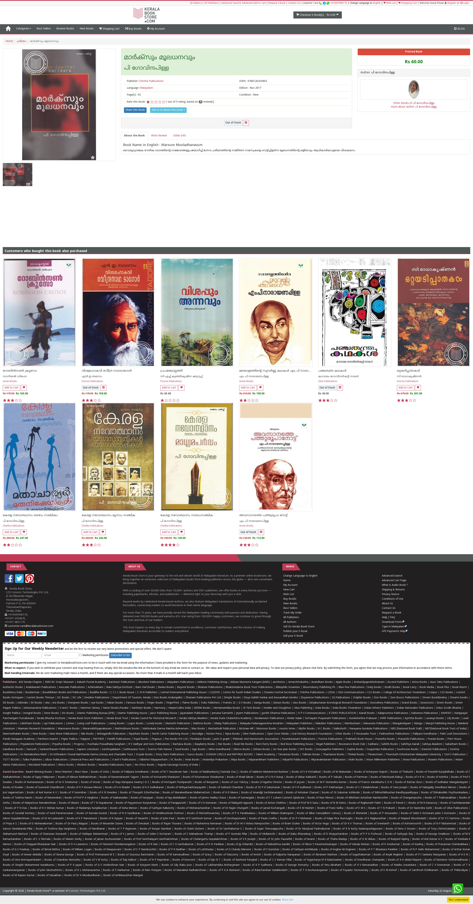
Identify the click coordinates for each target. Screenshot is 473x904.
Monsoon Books (266, 728)
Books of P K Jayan (70, 865)
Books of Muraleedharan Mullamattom (186, 792)
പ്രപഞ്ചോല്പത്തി (171, 371)
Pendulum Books (200, 739)
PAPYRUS (98, 739)
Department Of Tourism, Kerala (131, 697)
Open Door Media (278, 733)
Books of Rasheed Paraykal (240, 859)
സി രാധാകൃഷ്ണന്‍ (409, 376)
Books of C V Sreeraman (435, 865)
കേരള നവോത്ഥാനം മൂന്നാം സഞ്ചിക (108, 515)
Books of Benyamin (207, 782)
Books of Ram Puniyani (147, 870)
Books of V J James (122, 834)
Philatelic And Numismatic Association (256, 739)
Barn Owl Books (145, 687)
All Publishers (211, 3)
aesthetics (279, 682)
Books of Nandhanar (92, 828)
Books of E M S (355, 808)
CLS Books (373, 692)
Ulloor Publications (56, 759)
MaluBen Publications (328, 723)
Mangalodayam (401, 723)
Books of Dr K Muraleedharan (82, 875)
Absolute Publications (151, 682)
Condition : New (248, 94)
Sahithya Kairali (410, 744)
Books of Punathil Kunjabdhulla (435, 772)
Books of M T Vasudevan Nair (170, 772)
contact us (198, 668)
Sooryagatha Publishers (330, 749)
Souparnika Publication (380, 749)
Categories (22, 28)
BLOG (461, 28)
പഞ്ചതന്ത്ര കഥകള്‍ (332, 371)
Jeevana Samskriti (222, 713)
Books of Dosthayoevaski (230, 818)
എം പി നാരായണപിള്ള (254, 376)
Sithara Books (261, 749)
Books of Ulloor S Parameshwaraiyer (315, 844)
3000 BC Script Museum (59, 682)
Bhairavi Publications (210, 687)
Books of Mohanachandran (193, 808)
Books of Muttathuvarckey (203, 813)
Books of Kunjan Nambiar (155, 828)
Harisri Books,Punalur (116, 708)
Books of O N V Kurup (269, 777)
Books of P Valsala (330, 777)
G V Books (245, 702)
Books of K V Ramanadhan (361, 865)
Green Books (10, 381)
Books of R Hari (148, 844)
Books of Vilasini (69, 803)
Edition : (250, 88)
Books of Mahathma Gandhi (273, 844)
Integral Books (32, 713)
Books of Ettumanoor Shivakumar (203, 777)
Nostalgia (197, 733)
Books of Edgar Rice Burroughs (334, 818)
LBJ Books (453, 718)
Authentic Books (13, 687)
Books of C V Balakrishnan (362, 787)
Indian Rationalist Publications (415, 708)
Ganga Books (262, 702)
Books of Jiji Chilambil (240, 844)
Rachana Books (182, 744)
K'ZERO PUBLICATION (342, 713)
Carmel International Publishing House (183, 692)
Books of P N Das (16, 808)
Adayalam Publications (180, 682)
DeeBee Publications (96, 697)
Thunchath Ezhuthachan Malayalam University (413, 754)
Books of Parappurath (172, 803)
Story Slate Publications (170, 754)
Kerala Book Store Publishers (85, 718)
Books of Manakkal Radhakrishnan (185, 870)
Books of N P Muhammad (440, 823)
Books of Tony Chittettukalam (437, 828)
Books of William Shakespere (276, 813)
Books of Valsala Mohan (355, 844)
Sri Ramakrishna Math (33, 754)
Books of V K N (415, 777)
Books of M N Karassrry (422, 803)
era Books (58, 702)
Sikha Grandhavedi (219, 749)
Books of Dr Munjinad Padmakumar (308, 828)
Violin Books (355, 759)
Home (9, 41)
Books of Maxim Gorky (68, 839)
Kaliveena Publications (424, 713)
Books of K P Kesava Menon (84, 787)
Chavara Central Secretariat (280, 692)
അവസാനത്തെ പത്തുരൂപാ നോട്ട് (263, 515)
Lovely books (154, 723)
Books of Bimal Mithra (46, 849)
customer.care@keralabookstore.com (30, 626)
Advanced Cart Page (394, 580)
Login (465, 3)
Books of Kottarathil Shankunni (161, 777)
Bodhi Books (392, 687)
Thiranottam (375, 754)
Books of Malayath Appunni (236, 803)
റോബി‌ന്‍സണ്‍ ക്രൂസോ (20, 371)
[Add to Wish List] (24, 388)
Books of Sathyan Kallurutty (157, 808)
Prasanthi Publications (411, 739)
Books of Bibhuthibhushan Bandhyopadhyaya (390, 792)
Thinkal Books (355, 754)
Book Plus (443, 687)
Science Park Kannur (160, 749)
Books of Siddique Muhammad (89, 834)
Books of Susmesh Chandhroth (45, 787)
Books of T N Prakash (381, 808)
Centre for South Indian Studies (242, 692)
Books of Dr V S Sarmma (444, 818)
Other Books (343, 733)
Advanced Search (230, 3)
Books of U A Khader (117, 787)
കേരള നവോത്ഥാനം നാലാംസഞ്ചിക (186, 515)
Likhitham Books (30, 723)
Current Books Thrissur (40, 697)
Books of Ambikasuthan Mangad (123, 875)
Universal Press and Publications (90, 759)
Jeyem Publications (247, 713)
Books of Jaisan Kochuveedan (103, 839)
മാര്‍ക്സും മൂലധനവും (159, 58)
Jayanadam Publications (194, 713)
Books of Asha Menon (123, 808)
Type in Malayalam (393, 626)
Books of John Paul (162, 818)
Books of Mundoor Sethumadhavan (446, 859)
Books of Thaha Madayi (332, 839)
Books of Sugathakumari (355, 854)
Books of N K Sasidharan (125, 813)
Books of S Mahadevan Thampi (194, 834)
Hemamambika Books (226, 708)
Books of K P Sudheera (257, 865)
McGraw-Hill (246, 728)
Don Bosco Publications (404, 697)
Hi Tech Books (252, 708)
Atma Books (419, 682)
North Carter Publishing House (170, 733)
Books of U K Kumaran (203, 803)
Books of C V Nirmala (37, 839)
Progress (79, 744)
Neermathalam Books (16, 733)
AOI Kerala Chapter (30, 682)
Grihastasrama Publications (40, 708)
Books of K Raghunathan (371, 818)
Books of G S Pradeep (16, 849)
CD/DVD (215, 692)
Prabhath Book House (359, 739)
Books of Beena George (59, 854)
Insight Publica (11, 713)
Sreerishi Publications (434, 749)
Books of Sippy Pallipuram (39, 777)
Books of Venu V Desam (401, 828)
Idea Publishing (303, 708)
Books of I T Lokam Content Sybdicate (281, 797)
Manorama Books (69, 728)
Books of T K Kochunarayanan (309, 870)
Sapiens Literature (88, 749)
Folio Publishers (210, 702)
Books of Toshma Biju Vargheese (56, 828)
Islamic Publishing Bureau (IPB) (96, 713)
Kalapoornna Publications (393, 713)
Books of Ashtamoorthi (407, 823)
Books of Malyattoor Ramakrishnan (34, 803)
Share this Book (135, 110)
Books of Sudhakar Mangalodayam (447, 782)
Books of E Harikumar (116, 870)
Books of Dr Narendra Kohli (415, 808)
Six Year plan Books (285, 749)
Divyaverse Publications (315, 697)
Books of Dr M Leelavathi (48, 818)
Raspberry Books (205, 744)
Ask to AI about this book (167, 110)
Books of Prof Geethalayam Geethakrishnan (151, 839)
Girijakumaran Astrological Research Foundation (338, 702)
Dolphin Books (362, 697)
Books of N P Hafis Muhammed (420, 849)
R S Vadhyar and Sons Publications (149, 744)
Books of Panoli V (394, 803)
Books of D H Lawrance (73, 844)
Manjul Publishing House (440, 723)
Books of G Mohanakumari (36, 823)
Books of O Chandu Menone (234, 849)
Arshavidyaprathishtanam (369, 682)
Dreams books (459, 697)
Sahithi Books (389, 744)
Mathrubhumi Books (127, 728)
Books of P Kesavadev (384, 813)
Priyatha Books (61, 744)
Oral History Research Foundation (312, 733)
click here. (317, 668)
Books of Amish (251, 854)
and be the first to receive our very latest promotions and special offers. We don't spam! (88, 649)
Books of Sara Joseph (394, 787)
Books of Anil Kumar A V (42, 792)
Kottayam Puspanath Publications (325, 718)
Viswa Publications (414, 759)
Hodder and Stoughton (277, 708)
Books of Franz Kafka (330, 808)
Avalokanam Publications (41, 687)
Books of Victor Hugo (316, 823)
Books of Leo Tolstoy (235, 782)
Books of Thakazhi (401, 772)
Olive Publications (327, 381)
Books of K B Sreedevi (103, 792)
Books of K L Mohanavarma (82, 870)
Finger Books (155, 702)
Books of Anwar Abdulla (26, 854)
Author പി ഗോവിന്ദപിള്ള (377, 72)
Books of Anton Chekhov (271, 803)
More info (287, 899)
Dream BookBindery (434, 697)
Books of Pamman (356, 777)
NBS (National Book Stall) (406, 728)
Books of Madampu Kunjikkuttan (87, 808)
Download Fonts (392, 622)
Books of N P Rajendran (154, 859)
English (376, 3)
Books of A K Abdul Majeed (404, 859)
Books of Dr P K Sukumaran (263, 787)
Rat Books (224, 744)
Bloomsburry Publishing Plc (319, 687)
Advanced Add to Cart (254, 3)
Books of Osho (100, 772)
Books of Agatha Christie (266, 782)
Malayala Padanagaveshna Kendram (261, 723)
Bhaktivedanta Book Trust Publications (249, 687)
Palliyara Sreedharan (425, 733)
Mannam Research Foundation (36, 728)
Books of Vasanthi (137, 818)
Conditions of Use (392, 599)
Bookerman (32, 692)
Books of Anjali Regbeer (388, 854)
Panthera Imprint (48, 739)
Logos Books (135, 723)
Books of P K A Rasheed (224, 870)
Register (451, 3)
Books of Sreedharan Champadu (364, 859)
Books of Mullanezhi (262, 834)
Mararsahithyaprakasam (97, 728)
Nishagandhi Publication (111, 733)
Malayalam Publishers (299, 723)
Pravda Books (436, 739)
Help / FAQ (388, 617)
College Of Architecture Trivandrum (404, 692)
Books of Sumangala (241, 797)
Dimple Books (232, 697)
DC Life (76, 697)
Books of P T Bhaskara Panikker (378, 849)
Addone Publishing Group (212, 682)
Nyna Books (232, 733)
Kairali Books (367, 713)
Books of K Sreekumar (386, 844)
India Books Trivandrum (347, 708)
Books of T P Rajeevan (122, 828)
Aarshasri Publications (122, 682)
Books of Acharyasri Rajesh (370, 772)
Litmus (70, 723)
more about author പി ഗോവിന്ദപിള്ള (414, 106)
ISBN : (253, 81)
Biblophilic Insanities (288, 687)
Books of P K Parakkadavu (239, 813)
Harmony (159, 708)
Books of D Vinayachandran (331, 834)
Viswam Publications (440, 759)
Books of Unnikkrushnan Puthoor (164, 813)
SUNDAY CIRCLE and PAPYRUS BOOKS (229, 754)
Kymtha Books (414, 718)
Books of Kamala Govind (91, 813)
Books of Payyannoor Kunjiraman (136, 803)
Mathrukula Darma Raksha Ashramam (165, 728)
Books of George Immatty (292, 865)
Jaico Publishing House (163, 713)
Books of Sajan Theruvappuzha (264, 828)
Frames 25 (229, 702)
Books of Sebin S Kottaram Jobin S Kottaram (428, 813)
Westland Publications (42, 765)
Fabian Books (115, 702)
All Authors (196, 3)
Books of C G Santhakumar (177, 844)
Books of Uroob (90, 782)
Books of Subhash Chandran (226, 787)
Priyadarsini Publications (34, 744)
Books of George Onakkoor (433, 834)
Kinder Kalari (294, 718)
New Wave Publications (64, 733)
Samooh (31, 749)
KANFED (446, 713)
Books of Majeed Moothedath (407, 818)
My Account (157, 28)
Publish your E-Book (295, 631)
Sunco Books (195, 754)
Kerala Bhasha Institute (51, 718)
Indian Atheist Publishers (379, 708)
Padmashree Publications (394, 733)
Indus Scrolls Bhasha (448, 708)
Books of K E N (458, 854)
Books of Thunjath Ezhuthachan (139, 792)
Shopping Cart (409, 3)
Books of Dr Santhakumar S (224, 828)
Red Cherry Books (267, 744)
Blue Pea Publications (351, 687)
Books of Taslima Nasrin (17, 797)
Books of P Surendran (73, 792)
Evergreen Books (78, 702)
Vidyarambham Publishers (264, 759)
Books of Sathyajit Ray (399, 834)
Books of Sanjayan (142, 797)
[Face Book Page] (9, 582)
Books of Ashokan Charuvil (302, 792)
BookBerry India (12, 692)
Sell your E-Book (293, 636)
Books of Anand (305, 839)
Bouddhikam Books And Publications (64, 692)
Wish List (391, 3)
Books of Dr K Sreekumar (62, 782)
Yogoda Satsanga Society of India (177, 765)
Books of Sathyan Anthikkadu (300, 849)
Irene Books (51, 713)
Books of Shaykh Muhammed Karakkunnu (28, 865)
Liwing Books (116, 723)
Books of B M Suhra (333, 803)
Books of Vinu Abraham (326, 865)
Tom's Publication (455, 754)
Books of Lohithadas (201, 849)
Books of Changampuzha (406, 797)
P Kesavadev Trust (365, 733)
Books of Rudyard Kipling (394, 839)
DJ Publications (341, 697)
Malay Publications (225, 723)
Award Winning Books (39, 772)
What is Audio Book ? (395, 585)
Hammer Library (90, 708)
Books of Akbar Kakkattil (301, 777)
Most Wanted (63, 772)
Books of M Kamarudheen (173, 854)
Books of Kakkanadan (114, 797)
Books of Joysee (295, 782)
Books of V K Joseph (243, 839)
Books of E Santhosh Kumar (194, 818)
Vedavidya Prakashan (215, 759)
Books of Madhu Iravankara (399, 865)
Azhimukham (95, 687)
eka (47, 702)
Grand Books (409, 702)
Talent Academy (265, 754)
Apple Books (343, 682)
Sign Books (198, 749)
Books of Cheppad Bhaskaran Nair (35, 844)
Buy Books (135, 28)
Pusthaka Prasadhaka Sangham (106, 744)
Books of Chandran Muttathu (62, 859)
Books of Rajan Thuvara (166, 823)
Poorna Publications (92, 381)
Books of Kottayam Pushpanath (171, 782)
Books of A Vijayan (111, 818)
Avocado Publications (72, 687)
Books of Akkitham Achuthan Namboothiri (362, 797)
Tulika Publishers (32, 759)
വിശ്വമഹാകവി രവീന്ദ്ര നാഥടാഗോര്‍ (107, 371)
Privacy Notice (390, 594)
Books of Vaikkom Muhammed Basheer (264, 772)
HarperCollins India (179, 708)
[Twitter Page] (20, 582)
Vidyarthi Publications (295, 759)
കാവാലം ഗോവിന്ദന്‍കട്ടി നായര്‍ (338, 376)
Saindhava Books (13, 749)
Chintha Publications (13, 526)
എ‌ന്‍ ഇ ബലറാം (92, 376)
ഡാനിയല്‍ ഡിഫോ (15, 376)
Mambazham (352, 723)
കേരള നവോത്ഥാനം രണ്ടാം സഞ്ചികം (30, 515)
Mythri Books (306, 728)
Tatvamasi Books (288, 754)
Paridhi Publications (119, 739)
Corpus (433, 692)
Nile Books (87, 733)
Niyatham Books (139, 733)
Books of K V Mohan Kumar (47, 808)
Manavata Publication (376, 723)
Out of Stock (233, 122)
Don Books (380, 697)
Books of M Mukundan (337, 772)
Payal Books (141, 739)
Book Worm (459, 687)
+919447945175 (338, 3)
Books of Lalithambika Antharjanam (217, 865)
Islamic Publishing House (132, 713)
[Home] (8, 28)
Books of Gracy (202, 854)
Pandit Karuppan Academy (19, 739)
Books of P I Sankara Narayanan (426, 854)
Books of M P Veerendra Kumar (327, 782)
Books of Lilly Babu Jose (176, 865)
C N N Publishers (147, 692)
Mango (418, 723)
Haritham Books (141, 708)
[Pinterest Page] (30, 582)
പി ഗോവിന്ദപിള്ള (13, 521)
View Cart (289, 589)
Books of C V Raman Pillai (276, 859)
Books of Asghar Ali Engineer (338, 849)
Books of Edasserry (226, 854)
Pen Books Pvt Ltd (176, 739)
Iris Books (68, 713)
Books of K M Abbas (362, 839)
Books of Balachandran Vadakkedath (265, 870)
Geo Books (299, 702)
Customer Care (324, 3)
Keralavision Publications (269, 718)
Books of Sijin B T (209, 859)
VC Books (176, 759)
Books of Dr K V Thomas (347, 823)
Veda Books (192, 759)
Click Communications (351, 692)
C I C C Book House (122, 692)
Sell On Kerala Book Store (298, 626)
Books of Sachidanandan (455, 803)
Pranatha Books (385, 739)
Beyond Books (186, 687)
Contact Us (294, 3)
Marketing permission (95, 655)
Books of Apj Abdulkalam (171, 797)
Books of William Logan (77, 849)
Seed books (182, 749)
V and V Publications (124, 759)
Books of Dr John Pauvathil (275, 839)
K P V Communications (312, 713)
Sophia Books (355, 749)
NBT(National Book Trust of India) (446, 728)
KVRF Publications (391, 718)
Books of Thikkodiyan (455, 870)
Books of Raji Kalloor (124, 859)
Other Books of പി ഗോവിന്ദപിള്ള (413, 103)
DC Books (63, 697)
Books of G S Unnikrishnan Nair (104, 865)
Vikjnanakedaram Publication (328, 759)
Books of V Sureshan (266, 849)
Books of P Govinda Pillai (231, 834)
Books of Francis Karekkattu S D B (371, 782)
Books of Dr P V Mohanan (296, 818)
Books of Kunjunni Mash (143, 865)
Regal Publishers (326, 744)
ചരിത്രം (21, 41)
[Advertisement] (236, 214)
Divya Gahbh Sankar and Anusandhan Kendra (271, 697)
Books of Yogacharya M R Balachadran (318, 859)
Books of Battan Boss (408, 782)
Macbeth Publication (177, 723)
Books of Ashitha (437, 777)
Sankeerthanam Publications (57, 749)
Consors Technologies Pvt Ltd (87, 891)
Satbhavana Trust (134, 749)
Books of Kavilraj (413, 844)
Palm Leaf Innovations (453, 733)
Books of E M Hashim (301, 808)
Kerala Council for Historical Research (153, 718)
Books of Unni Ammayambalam (22, 859)
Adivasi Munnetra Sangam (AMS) (250, 682)
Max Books (198, 728)
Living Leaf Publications (91, 723)
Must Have (81, 772)
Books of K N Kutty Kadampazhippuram (357, 828)
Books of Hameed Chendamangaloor (113, 844)
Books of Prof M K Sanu (303, 803)
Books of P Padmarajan (328, 787)
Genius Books (281, 702)
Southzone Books (407, 749)
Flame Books (190, 702)
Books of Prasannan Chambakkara (447, 844)
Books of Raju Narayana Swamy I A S (126, 782)
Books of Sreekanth (377, 823)
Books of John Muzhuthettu (45, 870)
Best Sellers (44, 28)
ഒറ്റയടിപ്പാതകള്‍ (408, 371)
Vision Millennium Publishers (383, 759)
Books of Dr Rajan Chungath (230, 808)
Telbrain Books (311, 754)
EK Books (36, 702)
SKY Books (306, 749)
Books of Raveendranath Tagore (119, 777)
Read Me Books (243, 744)
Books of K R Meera (225, 792)
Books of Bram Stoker (286, 823)
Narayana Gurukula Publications (368, 728)
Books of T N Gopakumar (97, 803)
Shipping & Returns (393, 589)
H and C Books (68, 708)
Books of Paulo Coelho (263, 818)
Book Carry (409, 687)
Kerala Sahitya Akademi (193, 718)
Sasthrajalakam (111, 749)
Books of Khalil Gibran (240, 777)
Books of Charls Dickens (189, 828)
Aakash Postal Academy (92, 682)
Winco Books (66, 765)
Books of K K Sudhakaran (148, 787)
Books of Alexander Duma (107, 823)
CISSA (331, 692)
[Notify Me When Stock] (246, 123)
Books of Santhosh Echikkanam (419, 870)
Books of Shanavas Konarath (49, 834)
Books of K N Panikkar (210, 844)
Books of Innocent (183, 859)
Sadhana (373, 744)
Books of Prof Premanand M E (95, 854)
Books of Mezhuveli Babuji (386, 777)
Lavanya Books (435, 718)
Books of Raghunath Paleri (365, 803)
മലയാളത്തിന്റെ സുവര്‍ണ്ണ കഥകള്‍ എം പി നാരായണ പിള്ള (281, 371)
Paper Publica (69, 739)
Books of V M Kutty (96, 859)
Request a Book (276, 3)
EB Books (9, 702)
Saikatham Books (455, 744)
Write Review (159, 135)
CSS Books (446, 692)
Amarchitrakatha (298, 682)
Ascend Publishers (398, 682)
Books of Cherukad (137, 823)
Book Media (426, 687)
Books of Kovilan (13, 787)
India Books (322, 708)
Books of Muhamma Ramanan (203, 823)
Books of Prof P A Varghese (81, 797)
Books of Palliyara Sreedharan (130, 772)
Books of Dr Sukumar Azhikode (341, 792)
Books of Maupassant (108, 849)
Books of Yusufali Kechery (19, 813)
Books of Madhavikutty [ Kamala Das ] (214, 772)
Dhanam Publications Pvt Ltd (203, 697)
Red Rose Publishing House (296, 744)
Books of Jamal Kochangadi (268, 808)
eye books (97, 702)
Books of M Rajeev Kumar (19, 875)
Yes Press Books (144, 765)
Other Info (179, 135)
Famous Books (135, 702)
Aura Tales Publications (444, 682)
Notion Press (214, 733)
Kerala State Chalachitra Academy (230, 718)
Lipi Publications (53, 723)
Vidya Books (238, 759)
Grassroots (427, 702)
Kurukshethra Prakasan (363, 718)
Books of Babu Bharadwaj (294, 834)
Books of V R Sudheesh (297, 787)
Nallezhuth (340, 728)
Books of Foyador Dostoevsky (349, 870)
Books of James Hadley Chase (208, 797)
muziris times (287, 728)
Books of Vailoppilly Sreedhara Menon (433, 787)
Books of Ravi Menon (320, 797)
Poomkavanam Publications (298, 739)
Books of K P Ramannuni (82, 818)
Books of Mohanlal (355, 813)
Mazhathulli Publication (222, 728)
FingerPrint (172, 702)
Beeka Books (166, 687)
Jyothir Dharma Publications (278, 713)
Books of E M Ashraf (384, 870)
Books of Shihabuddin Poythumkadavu (444, 792)
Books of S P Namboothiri (140, 849)
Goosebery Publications (384, 702)
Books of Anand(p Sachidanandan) (262, 792)
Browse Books (65, 28)
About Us (387, 603)
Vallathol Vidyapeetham (153, 759)
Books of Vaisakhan (49, 875)
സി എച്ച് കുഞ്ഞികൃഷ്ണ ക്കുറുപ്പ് (181, 376)
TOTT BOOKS (11, 759)
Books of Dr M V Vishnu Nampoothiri (247, 823)
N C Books (324, 728)
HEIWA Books (202, 708)
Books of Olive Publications (451, 808)
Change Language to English (300, 575)
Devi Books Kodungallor (168, 697)
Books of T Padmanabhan (440, 797)
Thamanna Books (333, 754)
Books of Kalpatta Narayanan (282, 854)
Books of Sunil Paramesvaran (56, 813)
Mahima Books (202, 723)
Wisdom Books (86, 765)
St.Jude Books (144, 754)
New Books (87, 28)
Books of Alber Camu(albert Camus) (319, 813)
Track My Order (292, 612)
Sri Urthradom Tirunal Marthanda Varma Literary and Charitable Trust (91, 754)
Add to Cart (11, 387)
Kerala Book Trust (117, 718)
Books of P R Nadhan (172, 849)
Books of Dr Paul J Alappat (71, 823)
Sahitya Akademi (432, 744)
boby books (374, 687)
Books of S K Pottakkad (306, 772)
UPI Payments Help (393, 631)
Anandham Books (322, 682)
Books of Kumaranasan (29, 782)
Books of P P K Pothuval (366, 834)
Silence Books (241, 749)
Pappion (85, 739)
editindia (23, 702)
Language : (140, 88)
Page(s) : (134, 94)
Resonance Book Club (352, 744)
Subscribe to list (120, 655)
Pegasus (157, 739)
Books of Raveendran (48, 797)
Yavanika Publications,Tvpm (115, 765)
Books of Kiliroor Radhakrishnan (77, 777)
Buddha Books (99, 692)
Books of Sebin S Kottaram (154, 834)
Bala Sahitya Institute (119, 687)
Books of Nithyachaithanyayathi (186, 787)
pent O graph (222, 739)
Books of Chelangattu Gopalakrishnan (204, 839)
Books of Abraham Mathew (320, 854)
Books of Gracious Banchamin (136, 854)
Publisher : (145, 81)
